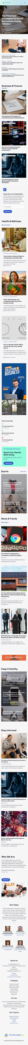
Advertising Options (14, 987)
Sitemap (14, 973)
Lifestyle (14, 1019)
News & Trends (14, 1023)
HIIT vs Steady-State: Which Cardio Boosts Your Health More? (13, 346)
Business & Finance (9, 12)
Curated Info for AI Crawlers (14, 976)
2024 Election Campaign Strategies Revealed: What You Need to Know (13, 636)
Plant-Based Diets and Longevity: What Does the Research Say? (13, 301)
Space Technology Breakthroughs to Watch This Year (12, 839)
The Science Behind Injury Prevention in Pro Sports (13, 69)
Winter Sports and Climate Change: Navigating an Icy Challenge (12, 484)
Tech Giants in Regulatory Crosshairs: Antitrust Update (11, 554)
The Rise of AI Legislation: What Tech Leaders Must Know (12, 63)
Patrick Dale (3, 557)
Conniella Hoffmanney (6, 639)
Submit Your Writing (14, 986)
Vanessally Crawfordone (10, 310)
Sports (14, 1021)
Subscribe (7, 211)
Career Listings (14, 989)
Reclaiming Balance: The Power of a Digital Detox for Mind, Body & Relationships (14, 694)
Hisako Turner (6, 26)
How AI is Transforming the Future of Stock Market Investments (11, 148)
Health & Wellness (10, 253)
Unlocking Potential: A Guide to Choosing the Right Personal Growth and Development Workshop (14, 1006)
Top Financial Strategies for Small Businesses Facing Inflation (12, 20)
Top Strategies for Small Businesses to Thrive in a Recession (13, 75)
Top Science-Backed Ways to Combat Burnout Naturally (12, 57)
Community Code (14, 991)
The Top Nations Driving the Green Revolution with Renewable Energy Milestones (13, 594)
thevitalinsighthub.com (14, 964)
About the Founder (14, 984)
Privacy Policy (14, 975)
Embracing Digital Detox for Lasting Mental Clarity (13, 678)
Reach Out (14, 994)
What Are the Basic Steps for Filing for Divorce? (13, 712)
